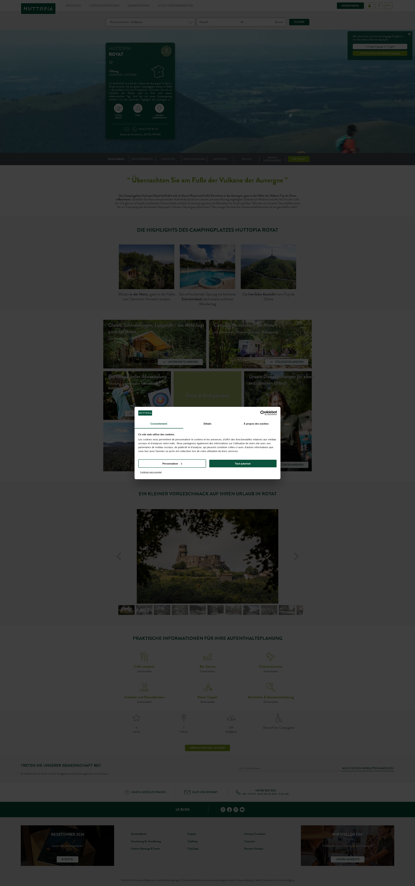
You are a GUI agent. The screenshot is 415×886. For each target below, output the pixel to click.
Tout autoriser (243, 463)
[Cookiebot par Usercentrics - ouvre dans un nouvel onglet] (263, 412)
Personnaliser (170, 463)
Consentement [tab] (158, 423)
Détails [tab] (208, 423)
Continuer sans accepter (151, 472)
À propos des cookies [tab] (256, 423)
